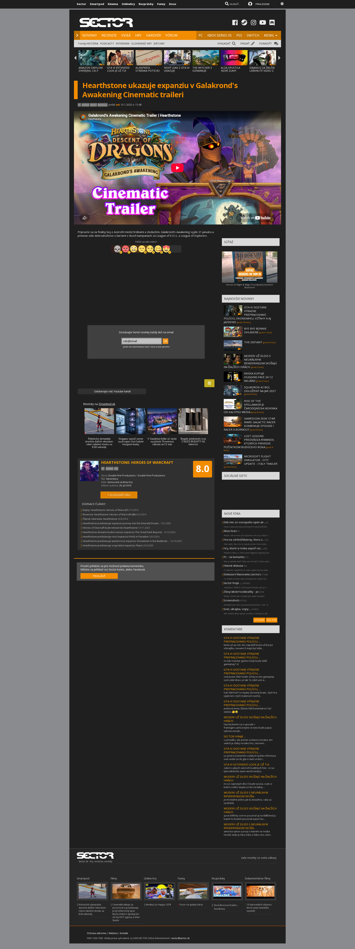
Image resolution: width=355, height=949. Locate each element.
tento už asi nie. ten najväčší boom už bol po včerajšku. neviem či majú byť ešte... (248, 646)
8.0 (202, 468)
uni (118, 104)
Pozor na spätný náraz (191, 904)
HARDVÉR (153, 35)
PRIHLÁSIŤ (99, 576)
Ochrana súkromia (96, 933)
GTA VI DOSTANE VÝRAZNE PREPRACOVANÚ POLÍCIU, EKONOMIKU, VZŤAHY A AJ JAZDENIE (247, 314)
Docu (172, 4)
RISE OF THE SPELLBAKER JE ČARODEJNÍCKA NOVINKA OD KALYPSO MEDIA (250, 406)
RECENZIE (109, 35)
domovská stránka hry (120, 482)
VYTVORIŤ (259, 620)
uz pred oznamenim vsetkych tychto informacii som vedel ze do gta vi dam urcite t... (250, 757)
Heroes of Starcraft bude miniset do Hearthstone (110, 527)
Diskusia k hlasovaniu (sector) (242, 574)
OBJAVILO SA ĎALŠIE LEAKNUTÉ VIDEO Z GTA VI (262, 70)
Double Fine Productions (122, 475)
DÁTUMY (159, 43)
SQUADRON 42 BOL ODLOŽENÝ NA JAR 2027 (260, 389)
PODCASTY (107, 43)
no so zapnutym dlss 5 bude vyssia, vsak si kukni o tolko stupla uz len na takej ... (248, 785)
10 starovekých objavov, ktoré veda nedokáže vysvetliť (259, 907)
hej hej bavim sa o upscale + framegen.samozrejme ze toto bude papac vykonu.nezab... (248, 728)
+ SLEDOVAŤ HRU (118, 495)
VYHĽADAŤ (223, 43)
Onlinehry (128, 4)
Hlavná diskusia (233, 565)
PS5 (239, 35)
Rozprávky (146, 4)
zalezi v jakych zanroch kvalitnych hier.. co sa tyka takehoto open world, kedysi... (249, 769)
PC (201, 35)
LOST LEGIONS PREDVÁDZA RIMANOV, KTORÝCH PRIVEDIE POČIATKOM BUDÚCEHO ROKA (249, 441)
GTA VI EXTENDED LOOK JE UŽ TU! (118, 69)
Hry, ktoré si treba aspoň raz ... (243, 548)
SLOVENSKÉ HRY (141, 43)
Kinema (113, 4)
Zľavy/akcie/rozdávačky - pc (241, 591)
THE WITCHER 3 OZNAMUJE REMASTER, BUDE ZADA (203, 72)
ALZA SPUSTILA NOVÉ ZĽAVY (230, 69)
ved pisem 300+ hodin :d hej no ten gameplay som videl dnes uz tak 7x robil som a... (249, 678)
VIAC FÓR (271, 620)
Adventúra (112, 478)
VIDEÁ (126, 35)
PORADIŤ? (265, 43)
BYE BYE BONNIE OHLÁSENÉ (255, 330)
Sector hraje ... (232, 583)
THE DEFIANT (253, 342)
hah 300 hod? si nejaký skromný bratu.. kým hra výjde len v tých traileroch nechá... (250, 694)
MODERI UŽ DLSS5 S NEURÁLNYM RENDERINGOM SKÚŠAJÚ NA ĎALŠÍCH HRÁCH (250, 361)
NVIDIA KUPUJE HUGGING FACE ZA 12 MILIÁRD (258, 377)
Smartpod (97, 4)
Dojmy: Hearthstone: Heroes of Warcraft (105, 510)
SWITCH (253, 35)
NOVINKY (89, 35)
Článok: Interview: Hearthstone (100, 518)
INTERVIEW (122, 43)
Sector (81, 4)
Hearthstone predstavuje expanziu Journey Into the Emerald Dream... (121, 523)
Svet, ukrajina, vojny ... (237, 609)
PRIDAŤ (245, 43)
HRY (138, 35)
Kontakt (124, 933)
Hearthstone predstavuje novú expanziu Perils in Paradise (116, 536)
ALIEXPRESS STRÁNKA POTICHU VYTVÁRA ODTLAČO (148, 70)
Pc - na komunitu (234, 557)
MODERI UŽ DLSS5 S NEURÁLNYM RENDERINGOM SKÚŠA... (246, 794)
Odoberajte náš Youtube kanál (112, 391)
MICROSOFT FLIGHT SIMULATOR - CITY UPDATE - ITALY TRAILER (260, 459)
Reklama (113, 933)
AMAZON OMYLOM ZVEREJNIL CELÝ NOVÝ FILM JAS (91, 70)
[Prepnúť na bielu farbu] (282, 3)
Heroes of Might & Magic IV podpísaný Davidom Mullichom (249, 286)
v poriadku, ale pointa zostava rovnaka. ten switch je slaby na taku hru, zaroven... (248, 741)
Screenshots (231, 600)
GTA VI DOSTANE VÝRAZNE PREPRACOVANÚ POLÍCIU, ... (242, 639)
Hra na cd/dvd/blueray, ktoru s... (244, 539)
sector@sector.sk (180, 938)
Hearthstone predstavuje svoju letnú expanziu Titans (113, 545)
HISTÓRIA (92, 43)
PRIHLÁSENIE (263, 4)
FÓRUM (171, 35)
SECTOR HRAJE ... (235, 736)
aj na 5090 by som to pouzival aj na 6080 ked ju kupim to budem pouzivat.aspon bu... (250, 817)
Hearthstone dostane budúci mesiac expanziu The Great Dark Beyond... (123, 532)
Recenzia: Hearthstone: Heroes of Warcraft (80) (109, 514)
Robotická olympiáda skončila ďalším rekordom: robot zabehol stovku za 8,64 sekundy (92, 909)
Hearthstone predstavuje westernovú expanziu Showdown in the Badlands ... (126, 541)
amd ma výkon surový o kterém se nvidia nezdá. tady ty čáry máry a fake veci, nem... (248, 833)
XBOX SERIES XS (219, 35)
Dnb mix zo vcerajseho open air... (244, 522)
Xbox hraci (230, 531)
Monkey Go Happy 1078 (158, 904)
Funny (161, 4)
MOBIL (269, 35)
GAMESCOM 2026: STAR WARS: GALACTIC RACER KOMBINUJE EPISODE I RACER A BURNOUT (249, 424)
